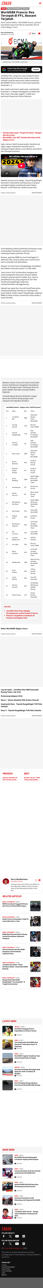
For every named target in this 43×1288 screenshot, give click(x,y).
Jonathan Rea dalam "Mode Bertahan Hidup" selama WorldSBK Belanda (15, 967)
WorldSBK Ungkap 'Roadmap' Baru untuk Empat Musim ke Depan (27, 1057)
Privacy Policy (6, 1269)
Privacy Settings (6, 1271)
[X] (10, 1237)
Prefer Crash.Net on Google (17, 68)
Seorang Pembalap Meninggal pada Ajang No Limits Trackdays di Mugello (27, 1071)
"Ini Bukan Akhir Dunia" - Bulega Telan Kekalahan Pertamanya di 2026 (26, 1214)
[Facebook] (4, 1237)
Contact (4, 1265)
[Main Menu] (40, 3)
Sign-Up (4, 1275)
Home (4, 9)
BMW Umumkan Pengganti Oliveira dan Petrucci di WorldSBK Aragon (15, 905)
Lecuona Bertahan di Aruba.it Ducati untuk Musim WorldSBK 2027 (27, 1172)
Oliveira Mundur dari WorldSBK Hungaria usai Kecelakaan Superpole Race (13, 951)
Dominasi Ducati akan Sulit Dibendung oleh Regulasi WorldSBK (27, 1199)
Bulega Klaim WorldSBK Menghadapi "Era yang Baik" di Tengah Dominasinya (13, 982)
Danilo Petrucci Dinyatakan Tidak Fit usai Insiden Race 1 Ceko (15, 920)
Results (26, 9)
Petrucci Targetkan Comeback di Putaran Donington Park (20, 616)
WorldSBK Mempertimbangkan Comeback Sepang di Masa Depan (26, 1158)
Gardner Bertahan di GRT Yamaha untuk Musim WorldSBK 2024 (11, 779)
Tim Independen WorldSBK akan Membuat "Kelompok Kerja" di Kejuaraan (26, 1044)
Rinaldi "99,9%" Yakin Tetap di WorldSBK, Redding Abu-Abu (32, 779)
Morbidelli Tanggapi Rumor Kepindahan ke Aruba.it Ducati (25, 1030)
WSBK (16, 1040)
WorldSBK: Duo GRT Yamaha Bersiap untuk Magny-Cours (21, 138)
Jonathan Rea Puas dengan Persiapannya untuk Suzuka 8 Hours (22, 612)
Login (3, 1273)
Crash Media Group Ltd (13, 1248)
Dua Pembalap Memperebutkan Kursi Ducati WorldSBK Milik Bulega (27, 1084)
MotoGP (17, 1027)
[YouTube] (17, 1237)
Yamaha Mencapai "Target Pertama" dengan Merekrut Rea (22, 134)
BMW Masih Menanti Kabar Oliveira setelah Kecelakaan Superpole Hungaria (14, 936)
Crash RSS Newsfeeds (8, 1267)
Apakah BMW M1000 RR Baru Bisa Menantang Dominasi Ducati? (26, 1185)
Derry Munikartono (7, 33)
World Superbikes (14, 9)
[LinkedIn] (24, 1237)
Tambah (36, 69)
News (17, 902)
